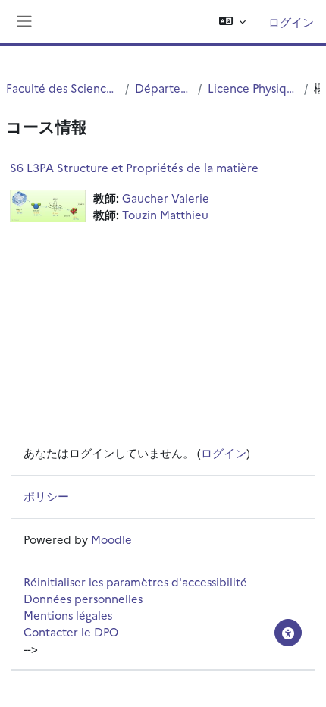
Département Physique (163, 88)
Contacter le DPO (71, 631)
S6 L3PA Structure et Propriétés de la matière (134, 167)
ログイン (291, 22)
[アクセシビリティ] (288, 632)
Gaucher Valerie (165, 198)
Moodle (111, 539)
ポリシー (46, 496)
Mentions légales (68, 615)
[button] (232, 21)
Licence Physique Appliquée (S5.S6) (253, 88)
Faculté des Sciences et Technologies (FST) (62, 88)
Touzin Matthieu (165, 214)
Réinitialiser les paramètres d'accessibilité (135, 581)
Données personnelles (83, 598)
